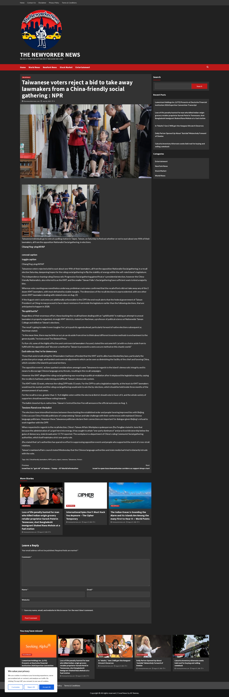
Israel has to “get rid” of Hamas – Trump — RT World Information (50, 467)
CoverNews (122, 693)
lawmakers (44, 459)
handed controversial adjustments (63, 359)
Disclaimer (42, 3)
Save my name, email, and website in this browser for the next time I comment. (58, 610)
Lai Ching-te (37, 303)
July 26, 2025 (47, 101)
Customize (16, 687)
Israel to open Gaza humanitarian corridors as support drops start (121, 467)
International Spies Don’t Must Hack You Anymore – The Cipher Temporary (85, 515)
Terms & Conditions (69, 3)
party (54, 459)
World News (34, 67)
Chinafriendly (34, 459)
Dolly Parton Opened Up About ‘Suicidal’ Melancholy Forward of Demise (180, 134)
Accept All (46, 687)
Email (90, 589)
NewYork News (50, 67)
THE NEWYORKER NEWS (50, 54)
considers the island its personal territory (47, 362)
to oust (55, 268)
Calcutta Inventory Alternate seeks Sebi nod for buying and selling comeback (180, 144)
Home (22, 3)
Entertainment (82, 67)
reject (59, 459)
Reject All (31, 687)
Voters (79, 459)
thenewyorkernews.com (32, 101)
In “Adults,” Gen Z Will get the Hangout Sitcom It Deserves (179, 126)
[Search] (207, 67)
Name (25, 589)
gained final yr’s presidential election (108, 276)
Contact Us (31, 3)
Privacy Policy (54, 3)
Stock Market (66, 67)
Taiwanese (72, 459)
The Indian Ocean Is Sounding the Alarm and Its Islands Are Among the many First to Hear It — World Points (130, 515)
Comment (27, 557)
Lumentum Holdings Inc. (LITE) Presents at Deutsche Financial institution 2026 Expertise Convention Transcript (181, 103)
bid (27, 459)
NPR (50, 459)
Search (157, 77)
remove (65, 459)
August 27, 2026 (43, 532)
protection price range (32, 359)
